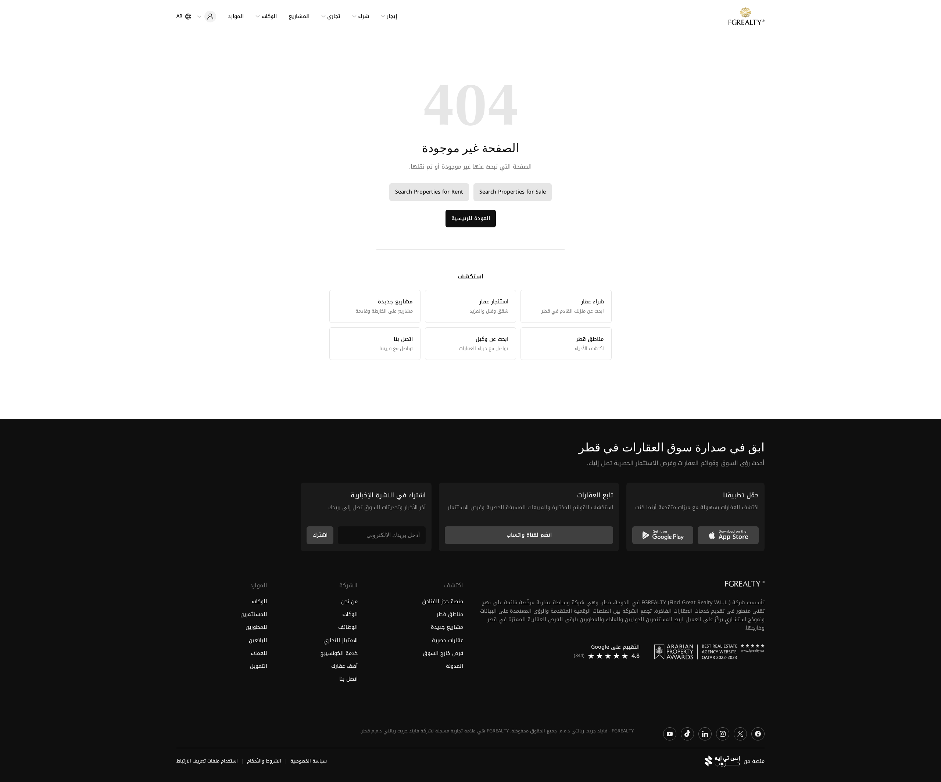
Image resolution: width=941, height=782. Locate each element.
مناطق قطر (450, 614)
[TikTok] (687, 733)
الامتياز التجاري (340, 640)
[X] (740, 733)
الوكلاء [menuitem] (269, 16)
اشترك (320, 535)
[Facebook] (758, 733)
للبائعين (258, 640)
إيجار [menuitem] (392, 16)
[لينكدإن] (705, 733)
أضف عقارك (344, 666)
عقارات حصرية (447, 640)
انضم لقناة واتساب (529, 535)
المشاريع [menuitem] (299, 16)
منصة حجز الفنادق (442, 602)
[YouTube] (669, 733)
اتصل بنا (348, 679)
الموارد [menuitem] (236, 16)
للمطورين (256, 627)
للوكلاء (259, 602)
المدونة (454, 666)
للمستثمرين (253, 614)
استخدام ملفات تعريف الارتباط (207, 761)
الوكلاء (350, 614)
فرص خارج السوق (443, 653)
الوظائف (348, 627)
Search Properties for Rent (429, 192)
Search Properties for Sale (512, 192)
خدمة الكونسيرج (339, 653)
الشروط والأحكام (264, 761)
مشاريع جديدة (447, 627)
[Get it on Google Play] (662, 535)
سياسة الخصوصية (308, 761)
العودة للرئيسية (470, 218)
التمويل (258, 666)
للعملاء (259, 653)
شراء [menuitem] (363, 16)
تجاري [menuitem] (333, 16)
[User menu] (206, 16)
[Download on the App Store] (728, 535)
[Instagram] (722, 733)
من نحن (349, 602)
